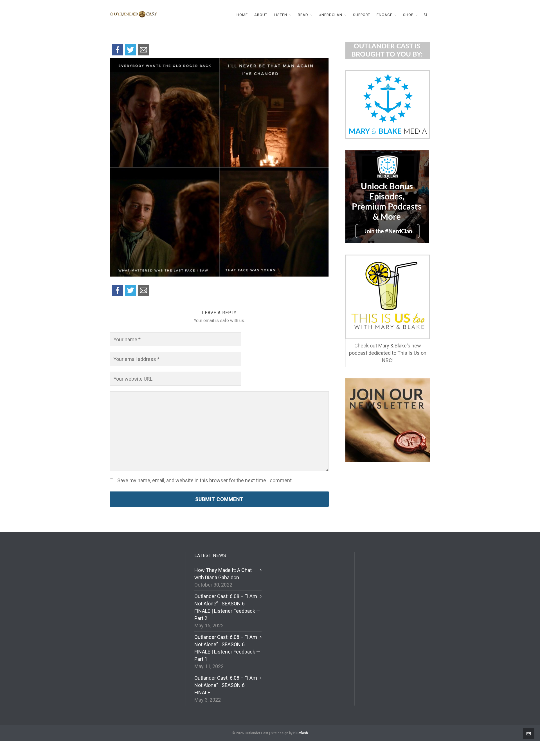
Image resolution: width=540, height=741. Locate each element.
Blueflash (300, 733)
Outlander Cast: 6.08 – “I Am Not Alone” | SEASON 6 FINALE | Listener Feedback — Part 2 (227, 607)
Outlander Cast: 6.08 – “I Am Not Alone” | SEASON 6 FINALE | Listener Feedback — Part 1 (227, 648)
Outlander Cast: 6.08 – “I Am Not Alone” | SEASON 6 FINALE (225, 685)
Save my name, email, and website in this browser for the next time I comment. (205, 480)
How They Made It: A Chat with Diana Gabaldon (223, 573)
